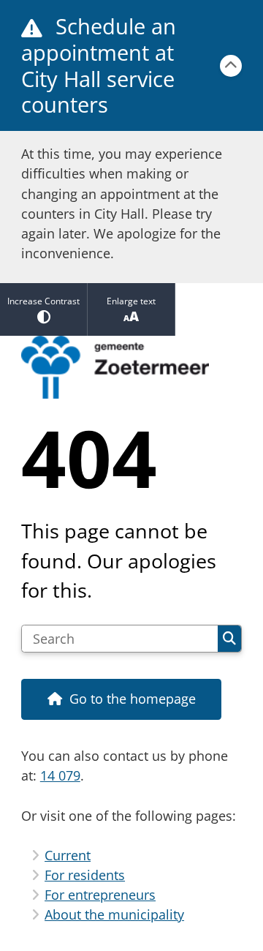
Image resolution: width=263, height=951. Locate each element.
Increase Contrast (43, 301)
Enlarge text (131, 301)
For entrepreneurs (100, 894)
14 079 (60, 775)
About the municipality (114, 914)
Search (229, 638)
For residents (85, 875)
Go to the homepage (132, 698)
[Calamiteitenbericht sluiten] (231, 66)
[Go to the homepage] (131, 367)
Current (68, 855)
